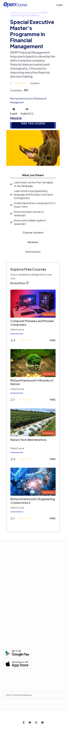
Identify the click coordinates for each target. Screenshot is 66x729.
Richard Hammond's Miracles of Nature (32, 382)
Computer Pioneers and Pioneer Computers (32, 322)
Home (13, 12)
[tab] (33, 175)
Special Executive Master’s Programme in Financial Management (32, 34)
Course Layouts (29, 12)
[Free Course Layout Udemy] (33, 147)
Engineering (48, 314)
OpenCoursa (17, 329)
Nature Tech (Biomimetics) (28, 439)
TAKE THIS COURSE (33, 123)
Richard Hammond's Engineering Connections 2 (32, 500)
